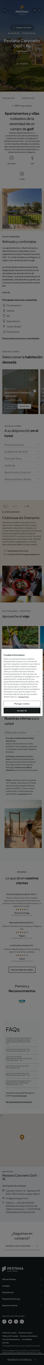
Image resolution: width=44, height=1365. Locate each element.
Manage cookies (22, 703)
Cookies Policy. (23, 697)
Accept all (22, 710)
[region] (22, 682)
